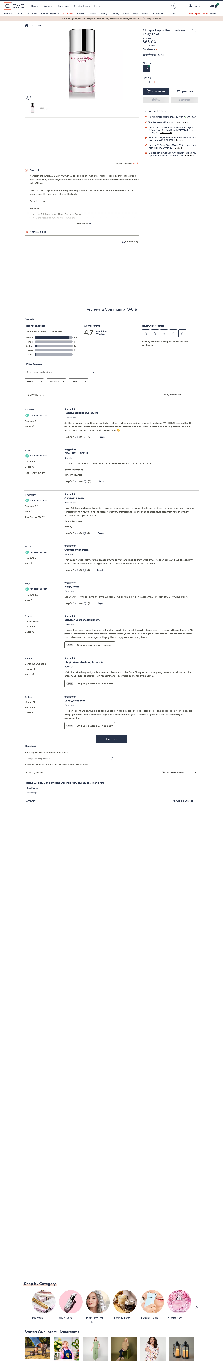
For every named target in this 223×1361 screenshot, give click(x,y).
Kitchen (171, 13)
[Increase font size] (134, 163)
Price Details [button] (149, 49)
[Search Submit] (173, 6)
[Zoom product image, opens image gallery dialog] (27, 97)
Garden (80, 13)
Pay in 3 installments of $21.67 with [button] (166, 116)
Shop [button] (33, 6)
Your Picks (9, 13)
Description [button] (36, 170)
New (20, 13)
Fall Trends (32, 13)
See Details (182, 122)
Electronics (157, 13)
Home (145, 13)
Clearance (68, 13)
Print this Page (132, 241)
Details (179, 140)
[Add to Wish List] (194, 31)
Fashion (92, 13)
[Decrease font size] (138, 163)
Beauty (103, 13)
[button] (191, 6)
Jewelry (115, 13)
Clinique (147, 37)
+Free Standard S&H (151, 45)
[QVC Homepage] (26, 25)
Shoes (126, 13)
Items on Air (63, 6)
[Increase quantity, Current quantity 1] (154, 82)
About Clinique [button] (38, 231)
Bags (135, 13)
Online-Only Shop (50, 13)
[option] (111, 19)
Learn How (189, 155)
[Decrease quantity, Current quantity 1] (144, 82)
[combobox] (122, 6)
